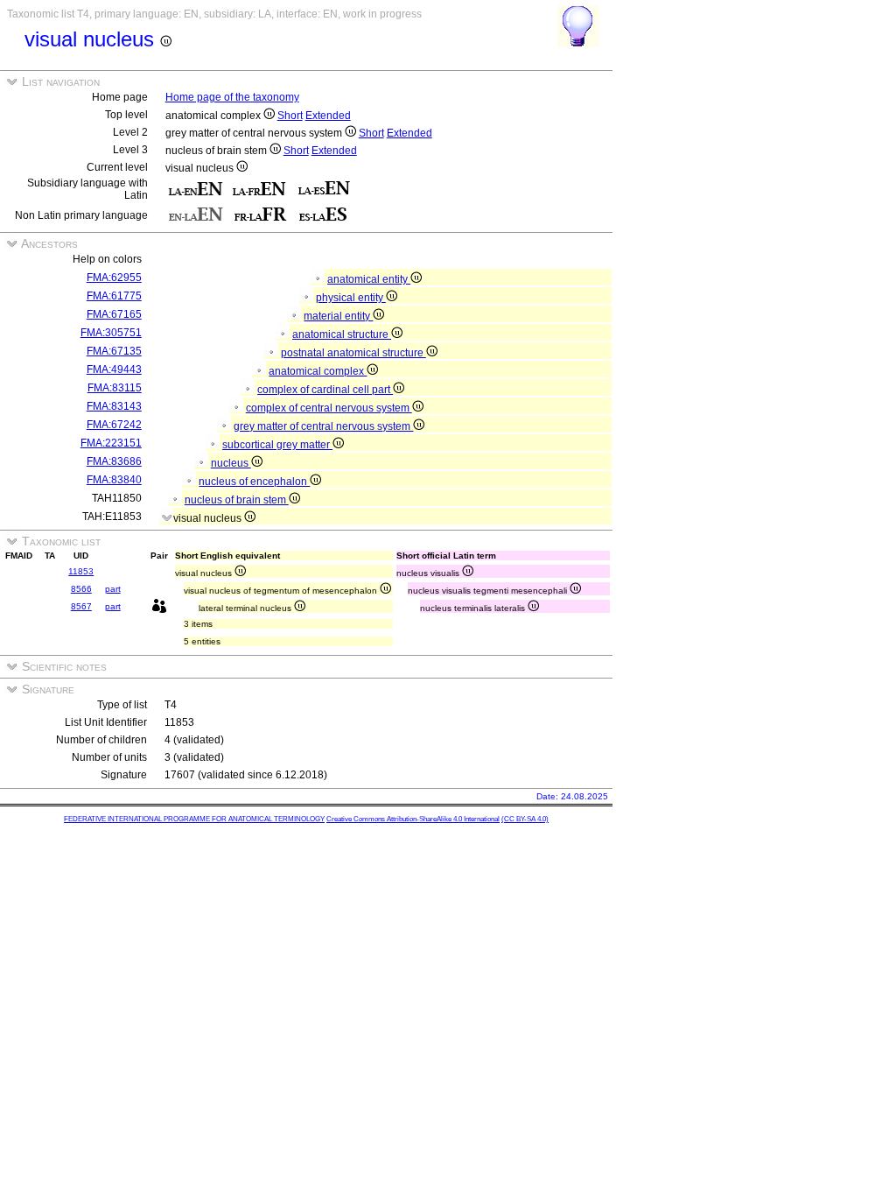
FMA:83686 (114, 461)
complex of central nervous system (329, 408)
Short (290, 115)
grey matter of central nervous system (323, 426)
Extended (328, 115)
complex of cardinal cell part (325, 389)
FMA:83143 (114, 406)
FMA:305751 (111, 333)
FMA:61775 (114, 296)
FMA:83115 (115, 388)
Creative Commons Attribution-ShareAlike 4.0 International (413, 819)
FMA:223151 (111, 443)
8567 (81, 606)
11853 (81, 571)
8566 (81, 589)
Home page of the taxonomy (232, 97)
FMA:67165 (114, 314)
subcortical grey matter (277, 445)
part (113, 589)
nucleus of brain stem (237, 500)
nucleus (231, 463)
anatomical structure (341, 334)
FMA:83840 (114, 480)
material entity (338, 316)
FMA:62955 (114, 277)
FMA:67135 (114, 351)
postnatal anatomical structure (353, 353)
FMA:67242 (114, 425)
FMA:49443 (114, 369)
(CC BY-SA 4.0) (525, 819)
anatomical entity (368, 279)
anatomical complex (318, 371)
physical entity (351, 298)
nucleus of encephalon (254, 481)
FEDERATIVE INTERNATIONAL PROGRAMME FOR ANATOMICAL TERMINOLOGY (194, 819)
